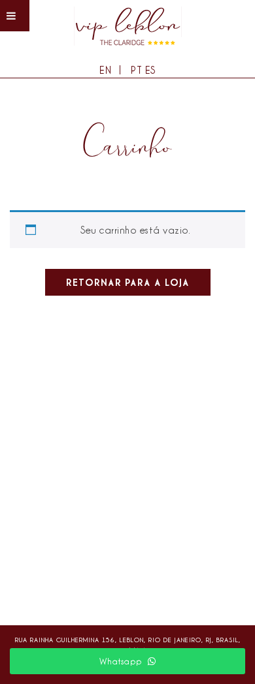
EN (105, 70)
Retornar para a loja (128, 282)
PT (136, 70)
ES (150, 70)
